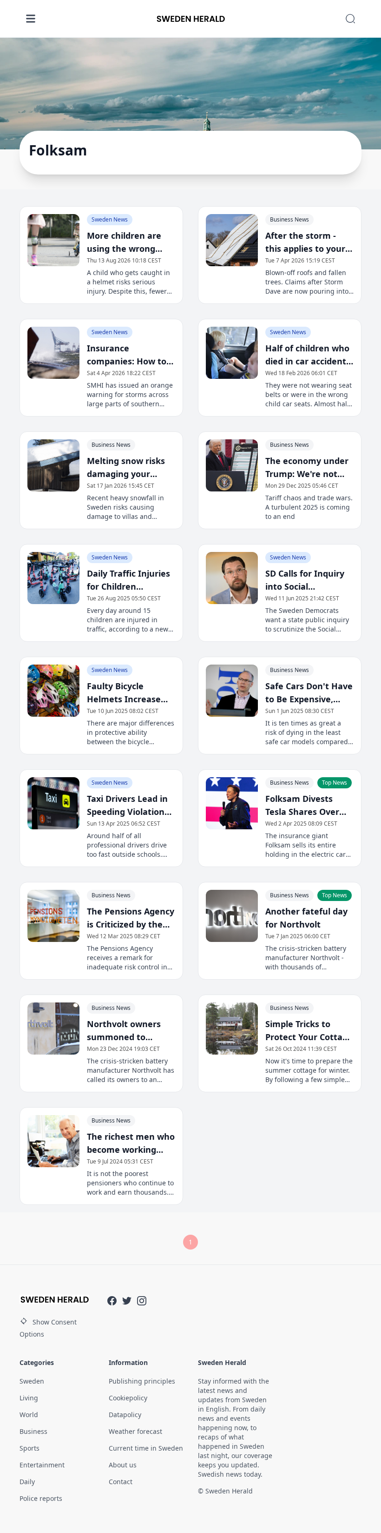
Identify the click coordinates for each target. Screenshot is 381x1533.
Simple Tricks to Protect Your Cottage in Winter (309, 1030)
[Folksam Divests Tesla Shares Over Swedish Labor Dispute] (232, 803)
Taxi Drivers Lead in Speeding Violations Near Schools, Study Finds (128, 805)
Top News (334, 783)
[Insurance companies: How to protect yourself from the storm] (53, 353)
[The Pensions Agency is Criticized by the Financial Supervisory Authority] (53, 916)
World (29, 1414)
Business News (289, 219)
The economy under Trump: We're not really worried (306, 467)
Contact (120, 1481)
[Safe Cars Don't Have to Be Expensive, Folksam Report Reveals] (232, 691)
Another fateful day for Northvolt (306, 918)
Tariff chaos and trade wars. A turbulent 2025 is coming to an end (309, 507)
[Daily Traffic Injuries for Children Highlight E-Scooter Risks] (53, 578)
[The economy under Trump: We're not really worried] (232, 465)
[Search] (350, 18)
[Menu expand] (31, 18)
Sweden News (110, 219)
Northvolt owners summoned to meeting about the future (126, 1030)
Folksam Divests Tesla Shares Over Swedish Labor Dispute (302, 805)
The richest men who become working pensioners (131, 1143)
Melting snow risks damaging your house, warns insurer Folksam (131, 467)
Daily (27, 1481)
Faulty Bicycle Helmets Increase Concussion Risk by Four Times (126, 693)
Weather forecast (135, 1431)
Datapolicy (125, 1414)
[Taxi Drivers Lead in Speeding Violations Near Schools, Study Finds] (53, 803)
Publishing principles (142, 1381)
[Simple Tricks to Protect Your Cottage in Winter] (232, 1028)
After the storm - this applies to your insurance (305, 242)
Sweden (32, 1381)
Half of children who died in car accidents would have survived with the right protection (308, 355)
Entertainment (42, 1464)
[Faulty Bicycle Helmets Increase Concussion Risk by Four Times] (53, 691)
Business (33, 1431)
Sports (29, 1448)
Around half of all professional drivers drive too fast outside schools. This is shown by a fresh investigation (127, 845)
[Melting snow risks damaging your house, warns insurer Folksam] (53, 465)
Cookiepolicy (128, 1397)
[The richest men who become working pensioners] (53, 1141)
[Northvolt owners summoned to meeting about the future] (53, 1028)
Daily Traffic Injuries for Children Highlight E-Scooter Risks (128, 580)
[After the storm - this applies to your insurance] (232, 240)
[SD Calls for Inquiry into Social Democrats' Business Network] (232, 578)
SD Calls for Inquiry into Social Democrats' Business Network (308, 580)
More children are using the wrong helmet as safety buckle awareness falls (124, 242)
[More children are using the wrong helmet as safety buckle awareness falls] (53, 240)
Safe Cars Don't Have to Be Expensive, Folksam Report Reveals (309, 693)
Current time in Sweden (146, 1448)
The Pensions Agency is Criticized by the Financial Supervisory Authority (131, 918)
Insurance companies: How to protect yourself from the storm (126, 355)
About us (123, 1464)
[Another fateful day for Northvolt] (232, 916)
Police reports (41, 1498)
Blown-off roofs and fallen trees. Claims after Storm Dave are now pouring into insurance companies (306, 282)
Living (29, 1397)
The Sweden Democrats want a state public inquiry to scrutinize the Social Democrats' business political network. (307, 620)
